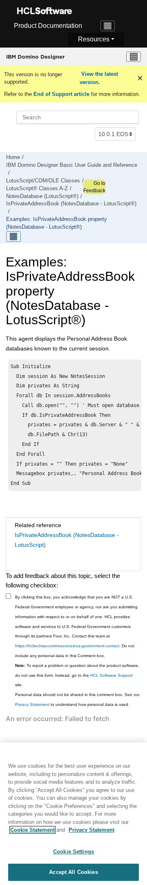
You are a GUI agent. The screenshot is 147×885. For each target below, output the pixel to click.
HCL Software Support (111, 675)
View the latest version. (99, 78)
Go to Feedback (94, 186)
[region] (73, 813)
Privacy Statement (32, 704)
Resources (93, 39)
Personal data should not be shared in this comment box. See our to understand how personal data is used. (77, 699)
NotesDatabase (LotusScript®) (42, 196)
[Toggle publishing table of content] (13, 236)
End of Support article (61, 94)
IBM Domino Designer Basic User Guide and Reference (71, 165)
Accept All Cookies (73, 872)
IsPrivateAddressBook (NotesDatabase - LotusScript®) (71, 204)
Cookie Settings (73, 852)
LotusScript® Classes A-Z (37, 188)
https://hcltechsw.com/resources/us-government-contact (67, 646)
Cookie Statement (32, 830)
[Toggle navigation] (107, 25)
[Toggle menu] (133, 57)
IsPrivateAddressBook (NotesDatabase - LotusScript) (67, 540)
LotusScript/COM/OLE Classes (43, 181)
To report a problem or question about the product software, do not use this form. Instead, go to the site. (77, 675)
